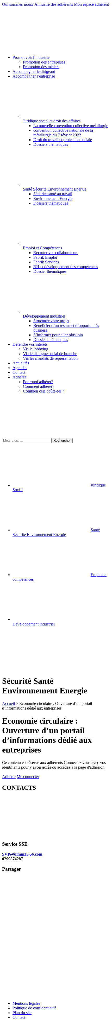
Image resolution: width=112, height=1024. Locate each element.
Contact (19, 1017)
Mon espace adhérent (91, 4)
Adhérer (9, 776)
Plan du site (22, 1012)
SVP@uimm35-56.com (22, 854)
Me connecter (28, 776)
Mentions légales (26, 1003)
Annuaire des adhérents (53, 4)
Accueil (8, 703)
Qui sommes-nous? (18, 4)
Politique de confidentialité (34, 1008)
